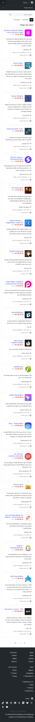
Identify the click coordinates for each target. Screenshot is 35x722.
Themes (14, 655)
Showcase (13, 652)
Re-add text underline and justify (15, 455)
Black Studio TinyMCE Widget (17, 342)
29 (15, 643)
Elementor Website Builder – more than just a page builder (13, 31)
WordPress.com (27, 682)
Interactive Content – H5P (14, 609)
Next (11, 643)
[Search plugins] (10, 14)
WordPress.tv (28, 676)
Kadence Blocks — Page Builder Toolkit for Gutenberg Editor (14, 222)
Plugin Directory (28, 7)
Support (30, 670)
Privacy (31, 661)
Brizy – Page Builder (16, 423)
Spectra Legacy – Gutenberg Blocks (16, 158)
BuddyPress (28, 691)
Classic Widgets (17, 96)
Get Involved (12, 667)
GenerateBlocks (17, 312)
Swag (14, 676)
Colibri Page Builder (16, 395)
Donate (13, 673)
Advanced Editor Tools (15, 129)
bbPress (29, 688)
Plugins (14, 658)
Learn (31, 667)
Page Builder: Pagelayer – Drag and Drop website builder (14, 283)
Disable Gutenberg (16, 251)
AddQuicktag (18, 367)
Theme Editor (18, 484)
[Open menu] (2, 2)
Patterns (14, 661)
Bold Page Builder (16, 576)
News (31, 655)
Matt (31, 685)
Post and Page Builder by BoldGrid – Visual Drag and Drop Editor (13, 516)
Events (14, 670)
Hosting (30, 658)
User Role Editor (17, 188)
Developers (29, 673)
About (31, 652)
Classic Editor (18, 63)
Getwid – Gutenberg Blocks (16, 547)
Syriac (27, 698)
